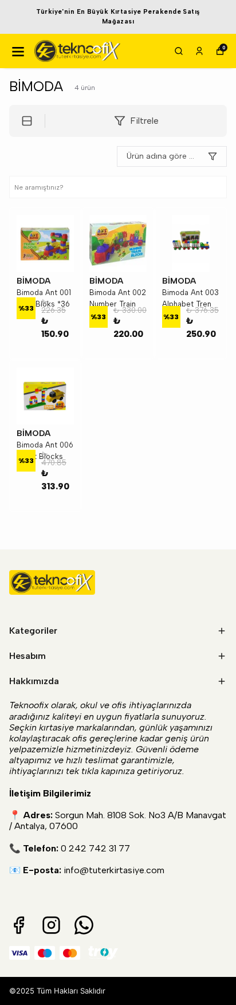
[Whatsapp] (83, 925)
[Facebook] (18, 925)
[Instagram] (51, 925)
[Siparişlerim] (199, 51)
